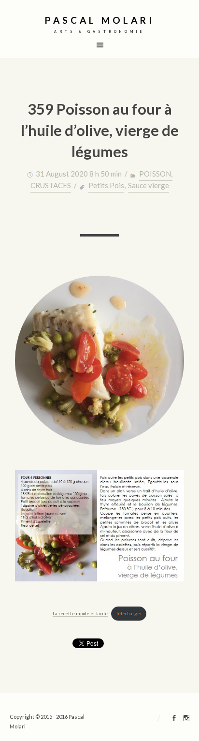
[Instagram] (186, 719)
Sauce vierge (148, 185)
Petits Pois (106, 185)
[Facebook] (174, 719)
